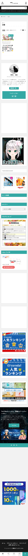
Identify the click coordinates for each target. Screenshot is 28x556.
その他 (11, 35)
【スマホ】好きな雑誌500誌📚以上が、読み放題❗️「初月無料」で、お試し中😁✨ (7, 49)
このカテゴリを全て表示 (14, 241)
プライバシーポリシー (12, 543)
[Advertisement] (14, 118)
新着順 (3, 30)
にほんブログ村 (5, 264)
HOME (3, 16)
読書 (9, 16)
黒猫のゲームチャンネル (18, 548)
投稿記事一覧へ (13, 88)
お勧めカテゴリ (12, 30)
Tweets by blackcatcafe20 (7, 170)
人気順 (7, 30)
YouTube (14, 425)
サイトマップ (23, 543)
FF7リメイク (13, 11)
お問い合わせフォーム (14, 545)
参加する (23, 242)
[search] (25, 8)
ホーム (3, 543)
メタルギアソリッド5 (5, 11)
